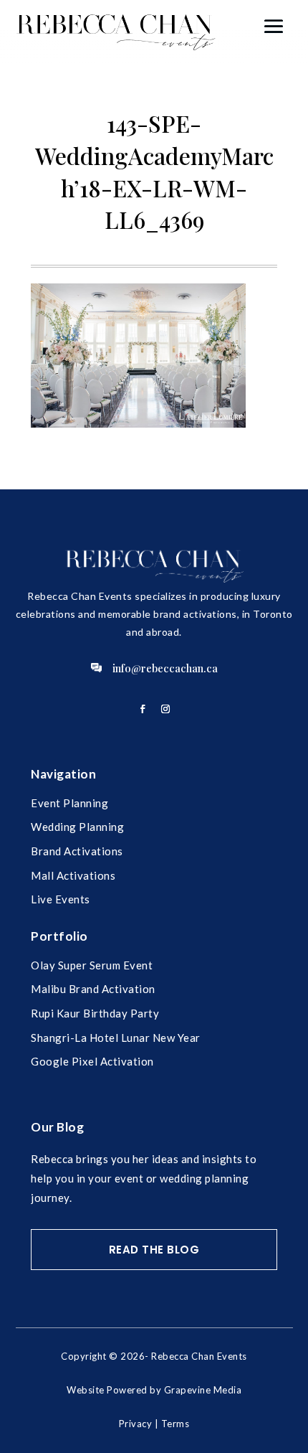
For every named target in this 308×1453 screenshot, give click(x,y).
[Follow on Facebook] (142, 709)
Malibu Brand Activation (93, 988)
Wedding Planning (77, 826)
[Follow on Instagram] (165, 709)
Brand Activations (77, 851)
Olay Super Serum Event (92, 965)
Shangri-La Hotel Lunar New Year (116, 1037)
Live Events (60, 899)
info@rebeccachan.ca (165, 668)
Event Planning (69, 802)
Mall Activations (73, 875)
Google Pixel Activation (92, 1061)
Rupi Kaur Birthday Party (95, 1013)
